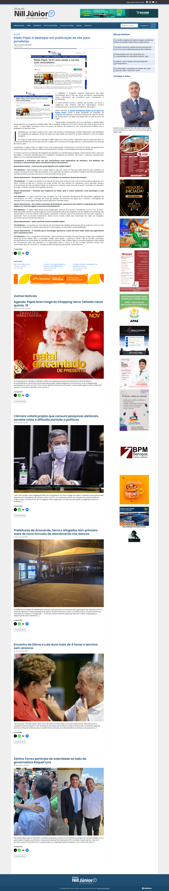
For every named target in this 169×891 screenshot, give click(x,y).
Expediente (37, 26)
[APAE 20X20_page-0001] (134, 308)
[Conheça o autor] (134, 103)
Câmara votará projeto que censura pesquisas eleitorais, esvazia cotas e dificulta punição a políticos (56, 418)
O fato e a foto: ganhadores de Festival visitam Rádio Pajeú (54, 265)
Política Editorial (50, 26)
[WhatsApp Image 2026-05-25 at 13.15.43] (134, 156)
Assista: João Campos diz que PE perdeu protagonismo (131, 62)
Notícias (17, 34)
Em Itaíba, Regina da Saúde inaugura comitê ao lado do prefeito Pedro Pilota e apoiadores (134, 41)
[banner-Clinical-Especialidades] (134, 271)
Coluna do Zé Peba (67, 26)
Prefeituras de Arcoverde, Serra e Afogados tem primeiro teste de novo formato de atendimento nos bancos (56, 532)
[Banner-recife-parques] (134, 233)
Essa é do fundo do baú (22, 264)
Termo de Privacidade (103, 888)
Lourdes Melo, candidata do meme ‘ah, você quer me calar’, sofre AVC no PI (132, 70)
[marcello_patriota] (134, 536)
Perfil (29, 26)
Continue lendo (20, 401)
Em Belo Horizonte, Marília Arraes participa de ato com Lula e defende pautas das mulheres (133, 48)
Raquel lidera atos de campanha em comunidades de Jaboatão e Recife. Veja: (132, 55)
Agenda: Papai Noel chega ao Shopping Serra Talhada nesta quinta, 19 (58, 304)
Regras (79, 26)
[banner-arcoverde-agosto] (59, 279)
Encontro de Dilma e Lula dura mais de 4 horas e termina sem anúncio (56, 646)
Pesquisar (144, 25)
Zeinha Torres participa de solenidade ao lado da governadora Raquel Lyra (50, 760)
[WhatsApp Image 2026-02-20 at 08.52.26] (134, 198)
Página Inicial (19, 26)
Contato (87, 26)
